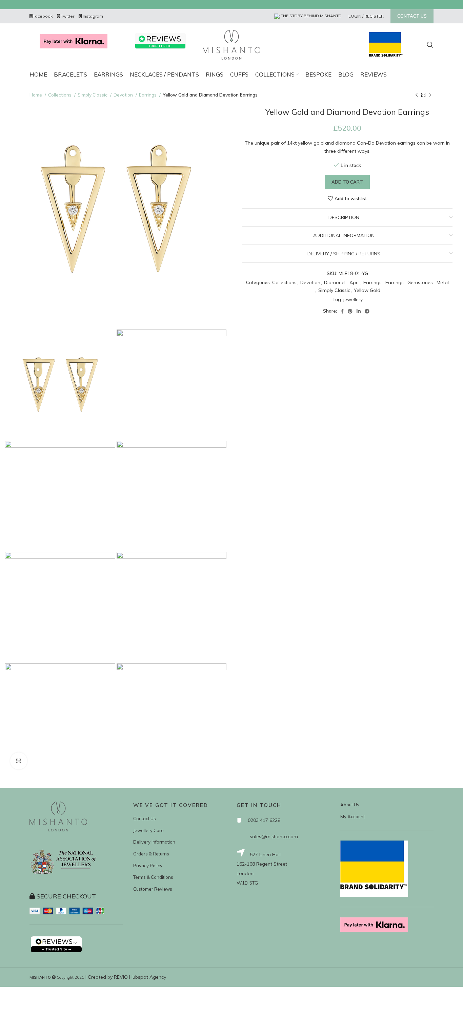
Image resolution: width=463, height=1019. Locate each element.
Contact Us (144, 818)
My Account (352, 816)
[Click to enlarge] (18, 760)
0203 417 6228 (264, 820)
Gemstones (420, 282)
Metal (443, 282)
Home (36, 95)
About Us (349, 804)
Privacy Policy (147, 865)
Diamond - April (342, 282)
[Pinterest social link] (350, 311)
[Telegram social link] (367, 311)
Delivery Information (154, 842)
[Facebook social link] (342, 311)
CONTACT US (412, 16)
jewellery (353, 299)
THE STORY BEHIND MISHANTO (311, 15)
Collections (60, 95)
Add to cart (347, 182)
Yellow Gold (367, 290)
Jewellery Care (148, 830)
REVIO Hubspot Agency (140, 977)
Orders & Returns (151, 853)
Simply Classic (93, 95)
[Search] (430, 44)
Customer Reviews (152, 889)
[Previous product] (416, 95)
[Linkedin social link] (359, 311)
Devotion (124, 95)
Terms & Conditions (153, 877)
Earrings (148, 95)
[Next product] (430, 95)
